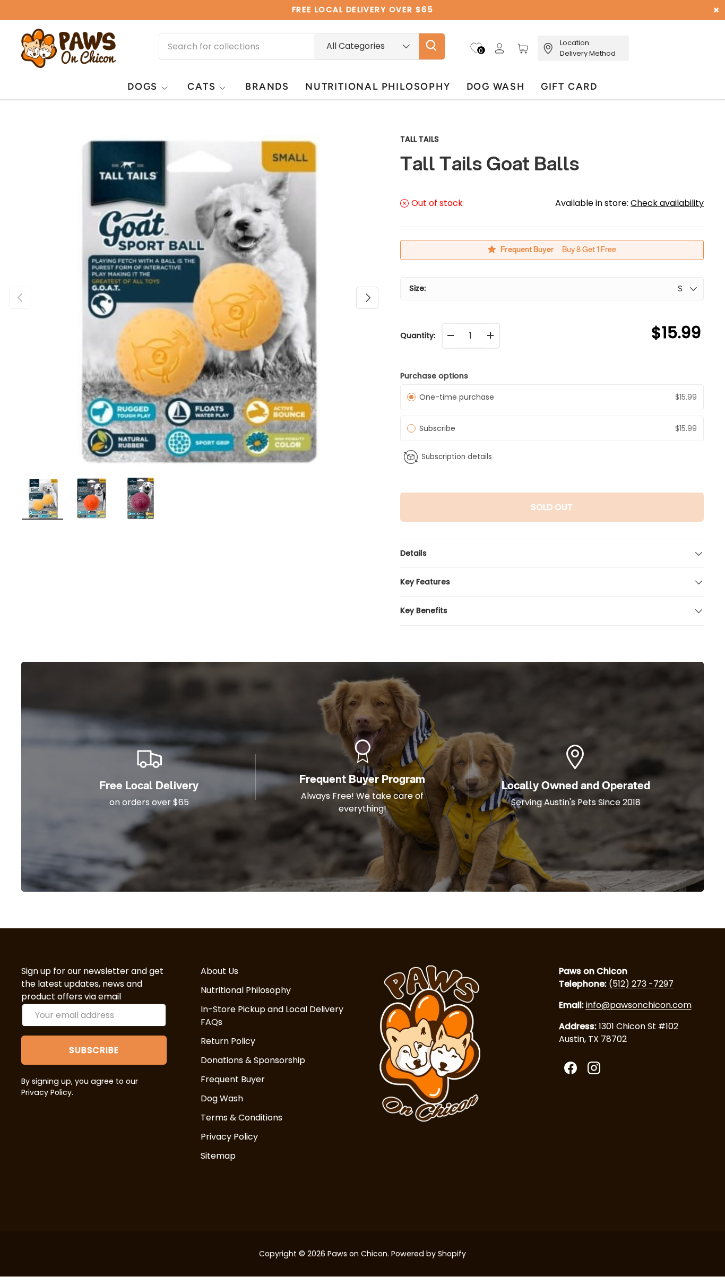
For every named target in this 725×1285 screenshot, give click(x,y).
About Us (219, 971)
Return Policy (228, 1041)
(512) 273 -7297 (641, 984)
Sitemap (218, 1156)
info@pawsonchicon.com (639, 1005)
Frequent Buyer (233, 1079)
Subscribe (439, 428)
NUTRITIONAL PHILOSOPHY (377, 86)
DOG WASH (496, 86)
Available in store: (629, 203)
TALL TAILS (419, 139)
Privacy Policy (229, 1137)
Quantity (417, 335)
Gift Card (569, 86)
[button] (522, 48)
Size (416, 288)
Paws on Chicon (357, 1253)
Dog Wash (222, 1098)
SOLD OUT (552, 507)
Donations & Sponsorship (253, 1060)
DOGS (142, 86)
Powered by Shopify (428, 1253)
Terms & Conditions (241, 1117)
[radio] (411, 397)
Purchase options (434, 375)
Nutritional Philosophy (246, 990)
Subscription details (456, 457)
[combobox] (302, 46)
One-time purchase (456, 397)
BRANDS (267, 86)
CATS (201, 86)
